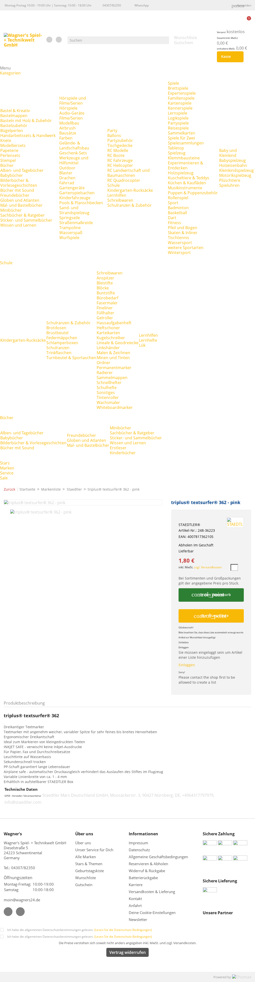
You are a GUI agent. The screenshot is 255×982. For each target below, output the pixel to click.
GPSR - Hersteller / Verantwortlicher (22, 795)
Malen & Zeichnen (113, 352)
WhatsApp (141, 5)
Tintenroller (108, 397)
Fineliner (105, 308)
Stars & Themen (88, 863)
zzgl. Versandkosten (208, 567)
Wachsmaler (108, 402)
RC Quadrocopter (123, 180)
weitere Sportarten (185, 247)
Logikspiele (178, 118)
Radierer (105, 372)
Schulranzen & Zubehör (129, 205)
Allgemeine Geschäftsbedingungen (158, 856)
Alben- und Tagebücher (22, 170)
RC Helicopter (120, 165)
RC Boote (116, 155)
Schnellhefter (109, 382)
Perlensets (10, 155)
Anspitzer (105, 278)
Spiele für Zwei (181, 138)
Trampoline (70, 227)
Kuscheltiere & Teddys (188, 178)
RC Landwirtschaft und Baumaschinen (128, 173)
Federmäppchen (61, 337)
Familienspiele (181, 98)
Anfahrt (135, 905)
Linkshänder (108, 347)
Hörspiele (68, 108)
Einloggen (187, 664)
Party (112, 130)
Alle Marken (85, 856)
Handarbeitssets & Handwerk (28, 135)
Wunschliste (85, 877)
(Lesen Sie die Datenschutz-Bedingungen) (123, 930)
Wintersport (179, 252)
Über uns (83, 842)
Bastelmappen (13, 115)
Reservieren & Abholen (148, 863)
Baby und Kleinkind (228, 153)
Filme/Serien (71, 118)
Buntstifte (106, 293)
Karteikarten (108, 332)
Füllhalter (105, 313)
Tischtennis (178, 237)
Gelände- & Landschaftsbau (74, 145)
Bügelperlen (11, 130)
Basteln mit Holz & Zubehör (26, 120)
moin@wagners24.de (22, 899)
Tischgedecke (119, 145)
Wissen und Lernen (18, 225)
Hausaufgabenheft (114, 323)
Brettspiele (178, 88)
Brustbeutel (57, 332)
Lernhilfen (116, 195)
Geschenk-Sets (73, 153)
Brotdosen (56, 327)
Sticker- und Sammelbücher (26, 220)
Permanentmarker (114, 367)
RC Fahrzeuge (120, 160)
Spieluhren (229, 185)
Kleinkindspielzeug (236, 170)
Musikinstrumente (185, 188)
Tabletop (176, 148)
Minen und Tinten (113, 357)
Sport (173, 202)
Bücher (7, 165)
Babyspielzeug (232, 160)
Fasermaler (107, 303)
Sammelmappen (112, 377)
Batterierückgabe (143, 877)
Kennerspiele (180, 108)
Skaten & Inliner (182, 232)
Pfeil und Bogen (182, 227)
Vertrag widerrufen (127, 952)
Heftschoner (108, 327)
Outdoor (67, 168)
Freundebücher (14, 195)
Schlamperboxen (62, 342)
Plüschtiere (229, 180)
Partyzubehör (120, 140)
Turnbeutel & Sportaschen (71, 357)
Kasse (229, 57)
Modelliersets (13, 145)
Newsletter (138, 919)
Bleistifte (105, 283)
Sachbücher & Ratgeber (22, 215)
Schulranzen (57, 347)
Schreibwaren (120, 200)
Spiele (173, 83)
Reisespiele (178, 128)
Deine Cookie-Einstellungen (152, 912)
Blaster (65, 173)
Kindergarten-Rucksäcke (130, 190)
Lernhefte (148, 340)
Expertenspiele (182, 93)
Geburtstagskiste (89, 870)
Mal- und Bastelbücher (21, 205)
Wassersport (180, 242)
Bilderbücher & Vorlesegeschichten (18, 183)
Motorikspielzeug (235, 175)
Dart (172, 217)
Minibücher (11, 210)
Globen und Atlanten (19, 200)
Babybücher (11, 175)
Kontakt (135, 898)
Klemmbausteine (184, 158)
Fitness (174, 222)
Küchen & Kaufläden (187, 183)
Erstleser (118, 448)
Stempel (8, 160)
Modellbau (69, 123)
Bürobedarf (107, 298)
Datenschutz (139, 849)
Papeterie (9, 150)
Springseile (69, 217)
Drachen (67, 178)
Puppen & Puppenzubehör (193, 193)
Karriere (135, 884)
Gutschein (83, 884)
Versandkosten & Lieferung (152, 891)
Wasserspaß (70, 232)
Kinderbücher (123, 453)
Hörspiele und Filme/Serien (72, 100)
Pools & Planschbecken (81, 202)
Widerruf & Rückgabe (147, 870)
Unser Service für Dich (94, 849)
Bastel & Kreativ (15, 110)
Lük (142, 345)
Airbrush (67, 128)
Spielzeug (177, 153)
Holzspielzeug (180, 173)
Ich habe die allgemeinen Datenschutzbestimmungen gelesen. (79, 930)
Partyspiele (178, 123)
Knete (5, 140)
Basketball (177, 212)
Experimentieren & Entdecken (185, 165)
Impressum (138, 842)
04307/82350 (112, 5)
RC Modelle (117, 150)
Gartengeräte (72, 188)
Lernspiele (177, 113)
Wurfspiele (69, 237)
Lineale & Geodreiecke (117, 342)
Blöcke (103, 288)
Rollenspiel (178, 197)
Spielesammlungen (186, 143)
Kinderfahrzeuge (74, 197)
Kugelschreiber (111, 337)
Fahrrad (66, 183)
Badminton (178, 207)
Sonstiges (106, 392)
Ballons (114, 135)
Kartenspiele (179, 103)
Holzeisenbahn (233, 165)
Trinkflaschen (58, 352)
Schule (113, 185)
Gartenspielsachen (77, 193)
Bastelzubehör (13, 125)
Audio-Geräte (71, 113)
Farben (65, 138)
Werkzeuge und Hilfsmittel (73, 160)
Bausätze (67, 133)
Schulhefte (107, 387)
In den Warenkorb (211, 594)
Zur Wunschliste (211, 616)
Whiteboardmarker (115, 407)
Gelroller (105, 318)
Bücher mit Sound (17, 190)
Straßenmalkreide (76, 222)
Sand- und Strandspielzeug (74, 210)
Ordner (103, 362)
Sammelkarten (181, 133)
